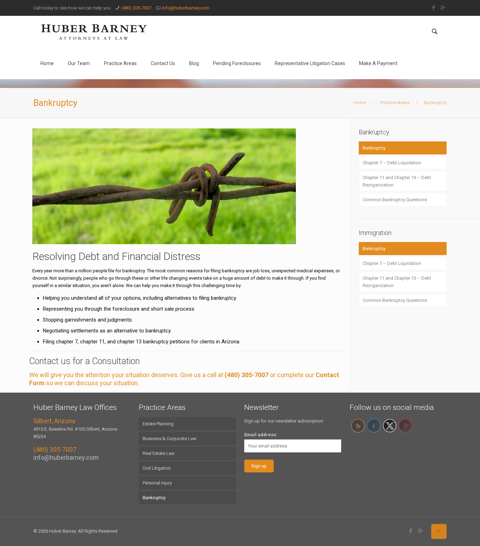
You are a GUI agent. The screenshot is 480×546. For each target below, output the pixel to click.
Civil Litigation (157, 468)
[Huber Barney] (94, 31)
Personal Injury (157, 482)
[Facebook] (433, 8)
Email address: (260, 434)
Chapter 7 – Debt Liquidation (392, 162)
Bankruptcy (435, 102)
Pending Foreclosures (237, 63)
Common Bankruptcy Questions (395, 199)
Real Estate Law (159, 453)
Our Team (79, 63)
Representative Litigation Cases (310, 63)
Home (47, 63)
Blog (194, 63)
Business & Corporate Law (169, 438)
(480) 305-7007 (136, 8)
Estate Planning (158, 423)
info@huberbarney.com (185, 8)
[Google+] (443, 8)
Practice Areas (120, 63)
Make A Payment (378, 63)
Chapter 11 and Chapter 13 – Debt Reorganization (397, 181)
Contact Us (163, 63)
